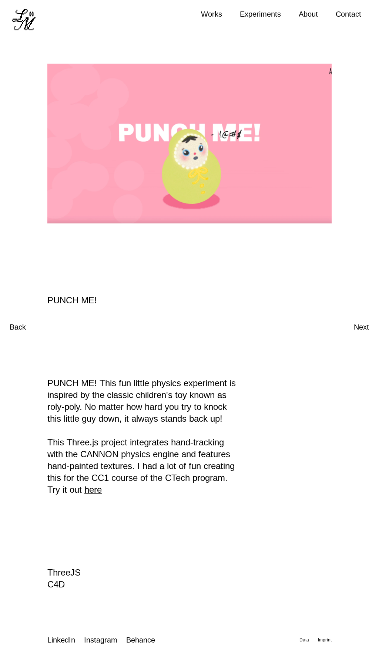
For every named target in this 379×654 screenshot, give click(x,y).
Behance (140, 640)
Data (304, 640)
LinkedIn (61, 640)
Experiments (260, 14)
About (308, 14)
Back (18, 327)
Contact (348, 14)
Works (211, 14)
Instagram (100, 640)
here (93, 490)
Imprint (325, 640)
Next (361, 327)
